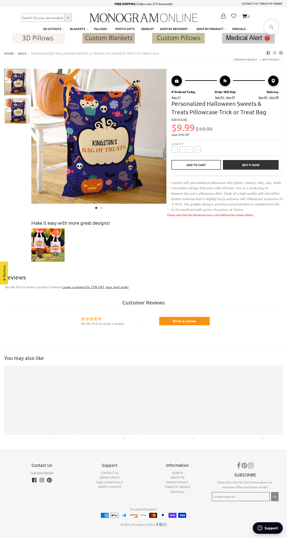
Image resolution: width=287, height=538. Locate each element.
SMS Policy (177, 491)
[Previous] (28, 140)
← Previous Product (244, 59)
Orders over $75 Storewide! (144, 4)
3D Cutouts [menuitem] (52, 29)
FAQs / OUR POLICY (109, 482)
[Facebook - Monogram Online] (268, 53)
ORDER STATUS (109, 477)
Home (9, 53)
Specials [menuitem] (239, 29)
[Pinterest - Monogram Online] (281, 53)
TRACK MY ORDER (271, 3)
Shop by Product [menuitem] (210, 29)
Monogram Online (143, 524)
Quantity (177, 144)
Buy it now (250, 165)
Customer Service (42, 472)
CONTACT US (250, 3)
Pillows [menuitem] (100, 29)
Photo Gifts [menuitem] (125, 29)
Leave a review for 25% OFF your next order (95, 287)
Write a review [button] (184, 321)
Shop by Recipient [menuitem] (174, 29)
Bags (22, 53)
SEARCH (177, 473)
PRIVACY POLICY (177, 482)
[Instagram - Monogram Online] (274, 53)
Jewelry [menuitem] (147, 29)
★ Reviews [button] (4, 273)
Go (274, 496)
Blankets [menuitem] (77, 29)
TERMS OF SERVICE (177, 487)
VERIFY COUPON (109, 487)
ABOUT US (177, 477)
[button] (84, 499)
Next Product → (272, 59)
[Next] (168, 140)
